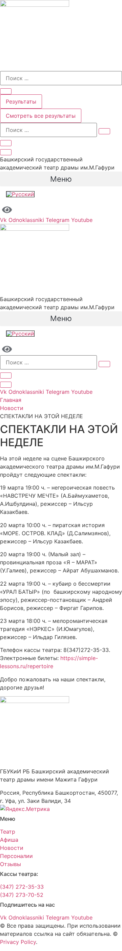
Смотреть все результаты (41, 115)
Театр (7, 831)
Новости (11, 408)
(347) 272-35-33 (22, 886)
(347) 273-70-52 (21, 894)
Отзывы (10, 864)
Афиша (9, 839)
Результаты (21, 101)
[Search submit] (6, 91)
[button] (61, 179)
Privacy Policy (18, 941)
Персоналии (16, 856)
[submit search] (104, 131)
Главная (10, 400)
